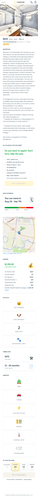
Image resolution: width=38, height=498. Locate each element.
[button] (19, 233)
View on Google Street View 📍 (12, 253)
